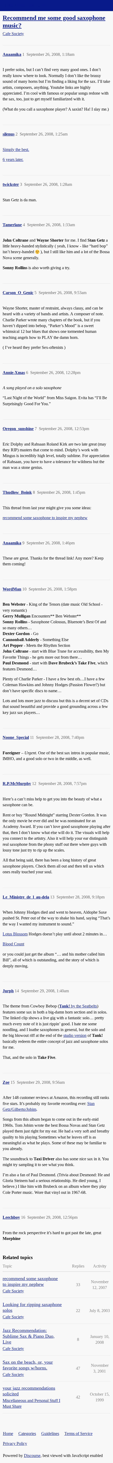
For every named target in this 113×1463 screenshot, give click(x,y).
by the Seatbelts (78, 1006)
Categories (27, 1433)
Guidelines (50, 1433)
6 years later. (13, 159)
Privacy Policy (15, 1443)
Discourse (32, 1455)
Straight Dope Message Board (28, 5)
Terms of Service (78, 1433)
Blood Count (13, 944)
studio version (74, 1035)
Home (8, 1433)
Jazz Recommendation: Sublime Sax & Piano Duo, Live (29, 1336)
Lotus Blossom (15, 934)
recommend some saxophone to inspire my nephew (45, 518)
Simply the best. (16, 149)
